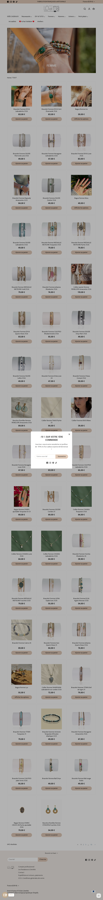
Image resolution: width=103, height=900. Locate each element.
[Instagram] (50, 463)
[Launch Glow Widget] (5, 895)
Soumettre (62, 456)
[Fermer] (69, 434)
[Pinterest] (53, 463)
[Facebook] (47, 463)
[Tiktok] (56, 463)
